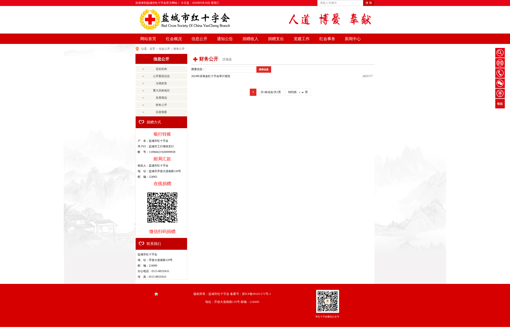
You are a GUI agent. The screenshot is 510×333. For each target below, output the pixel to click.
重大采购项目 (161, 90)
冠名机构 (161, 68)
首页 (152, 48)
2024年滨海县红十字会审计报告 (210, 76)
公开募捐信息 (161, 76)
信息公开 (164, 48)
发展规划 (161, 97)
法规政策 (161, 83)
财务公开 (179, 48)
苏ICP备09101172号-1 (256, 293)
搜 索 (369, 2)
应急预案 (161, 112)
